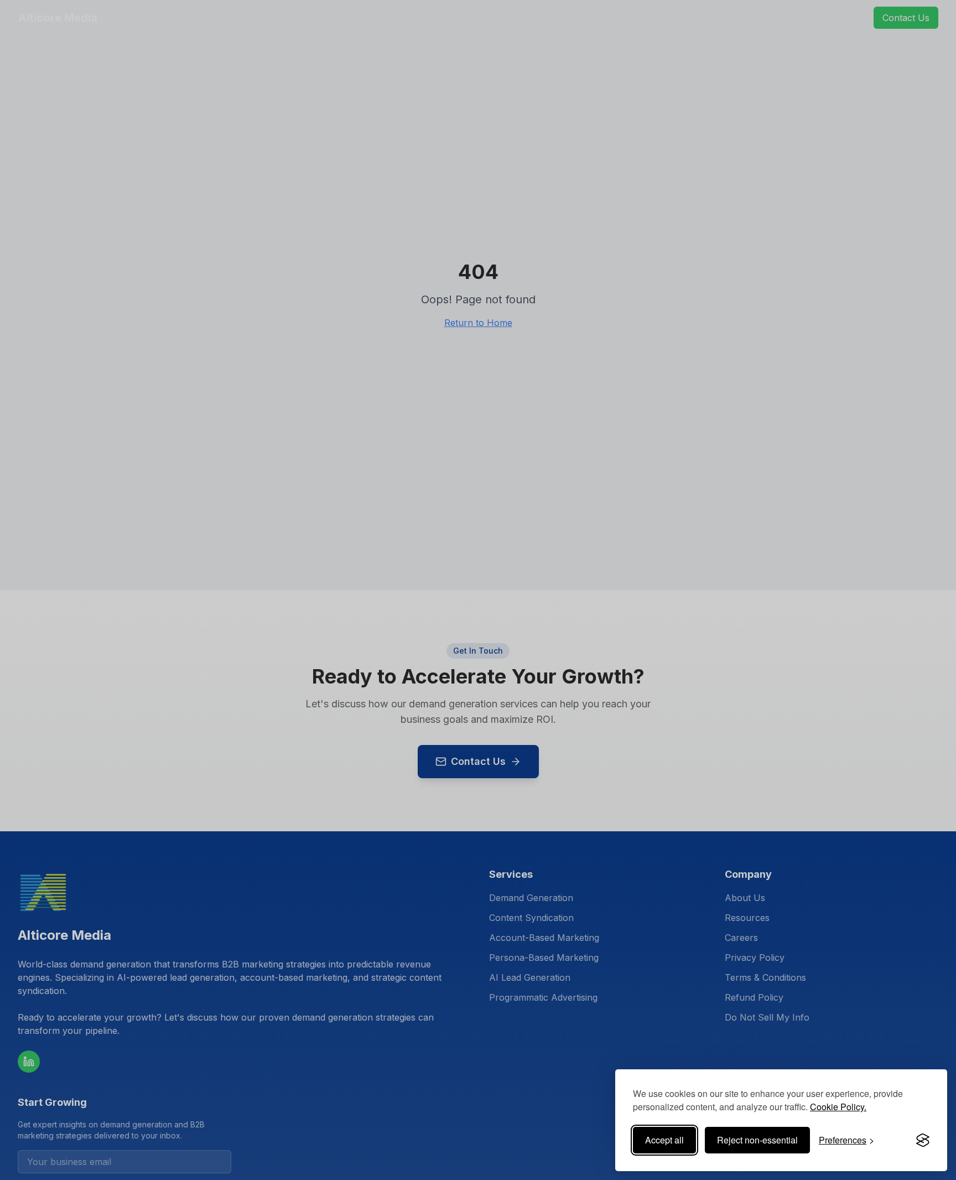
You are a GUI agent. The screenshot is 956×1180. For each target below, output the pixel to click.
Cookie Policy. (838, 1106)
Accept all (664, 1140)
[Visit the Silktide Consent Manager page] (922, 1140)
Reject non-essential (757, 1140)
